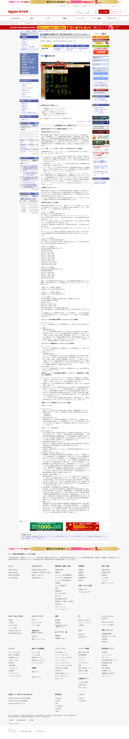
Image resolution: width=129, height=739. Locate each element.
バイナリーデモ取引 (108, 625)
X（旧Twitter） (59, 706)
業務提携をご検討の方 (108, 673)
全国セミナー (25, 108)
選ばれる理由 (106, 570)
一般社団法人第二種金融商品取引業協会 (54, 715)
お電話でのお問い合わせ (101, 109)
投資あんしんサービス (38, 660)
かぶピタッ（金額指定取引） (64, 577)
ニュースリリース (107, 655)
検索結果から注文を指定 (59, 49)
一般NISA (11, 622)
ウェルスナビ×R (36, 622)
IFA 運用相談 (106, 668)
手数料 (24, 42)
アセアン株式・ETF (84, 592)
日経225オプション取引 (109, 636)
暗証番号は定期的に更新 (101, 85)
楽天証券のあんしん (38, 577)
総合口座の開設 (13, 572)
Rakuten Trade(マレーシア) (17, 703)
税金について (25, 119)
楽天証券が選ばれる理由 (39, 570)
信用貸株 (58, 591)
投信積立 (104, 575)
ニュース (81, 660)
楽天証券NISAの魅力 (15, 633)
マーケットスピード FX (62, 663)
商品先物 (104, 639)
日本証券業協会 (16, 715)
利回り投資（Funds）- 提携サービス (61, 626)
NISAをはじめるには (15, 630)
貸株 (56, 588)
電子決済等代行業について (110, 660)
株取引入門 (24, 103)
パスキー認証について (100, 82)
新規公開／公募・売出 (28, 67)
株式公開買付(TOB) (61, 599)
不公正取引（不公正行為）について (97, 536)
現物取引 (34, 31)
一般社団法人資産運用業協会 (70, 715)
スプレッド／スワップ (85, 622)
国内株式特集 (26, 72)
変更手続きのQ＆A (99, 107)
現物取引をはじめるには (29, 39)
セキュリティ (106, 657)
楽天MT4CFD (82, 637)
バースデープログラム (15, 676)
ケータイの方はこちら (61, 676)
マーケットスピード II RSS (63, 657)
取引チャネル (59, 678)
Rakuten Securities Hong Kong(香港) (20, 698)
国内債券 (57, 620)
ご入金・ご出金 (13, 660)
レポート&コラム (83, 663)
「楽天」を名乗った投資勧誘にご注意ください (34, 536)
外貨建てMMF (106, 572)
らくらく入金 (36, 652)
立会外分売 (25, 70)
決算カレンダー (26, 90)
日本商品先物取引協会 (40, 715)
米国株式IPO (82, 577)
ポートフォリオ (26, 92)
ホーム (22, 31)
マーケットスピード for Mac (63, 665)
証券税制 (11, 670)
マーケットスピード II (61, 655)
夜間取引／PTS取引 (27, 62)
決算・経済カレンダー (85, 668)
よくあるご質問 (98, 111)
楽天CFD (81, 634)
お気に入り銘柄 (83, 670)
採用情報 (104, 665)
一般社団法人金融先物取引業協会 (27, 715)
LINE (56, 703)
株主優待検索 (82, 655)
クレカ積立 (105, 577)
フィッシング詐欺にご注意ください (59, 536)
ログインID (97, 60)
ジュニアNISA (13, 628)
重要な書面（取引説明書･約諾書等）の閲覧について (101, 167)
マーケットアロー (26, 96)
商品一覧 (34, 636)
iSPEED (24, 85)
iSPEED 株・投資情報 (61, 668)
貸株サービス (26, 57)
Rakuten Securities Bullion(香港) (18, 701)
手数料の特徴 (59, 570)
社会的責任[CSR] (107, 663)
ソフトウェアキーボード (101, 68)
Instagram (58, 698)
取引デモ (41, 31)
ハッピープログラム (38, 663)
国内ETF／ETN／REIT (28, 59)
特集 (79, 665)
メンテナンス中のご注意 (101, 101)
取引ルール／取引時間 (28, 46)
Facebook (58, 709)
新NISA (11, 620)
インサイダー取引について (77, 536)
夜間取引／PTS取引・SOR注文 (64, 601)
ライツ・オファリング (28, 51)
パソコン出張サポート (100, 113)
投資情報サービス (14, 657)
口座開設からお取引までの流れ (41, 572)
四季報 (23, 94)
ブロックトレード (60, 606)
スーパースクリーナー (27, 87)
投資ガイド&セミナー (38, 575)
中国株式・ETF (83, 589)
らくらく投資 (36, 625)
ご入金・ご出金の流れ (100, 181)
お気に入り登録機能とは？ (100, 162)
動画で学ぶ (24, 105)
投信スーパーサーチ (108, 583)
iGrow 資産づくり (60, 652)
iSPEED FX (58, 670)
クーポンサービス (14, 673)
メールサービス (13, 668)
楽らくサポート (83, 687)
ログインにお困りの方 (100, 84)
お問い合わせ (82, 685)
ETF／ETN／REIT (60, 593)
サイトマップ (106, 676)
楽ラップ (34, 620)
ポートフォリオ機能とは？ (100, 160)
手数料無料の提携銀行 (100, 183)
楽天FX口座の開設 (14, 575)
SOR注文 (24, 65)
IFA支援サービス (107, 670)
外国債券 (57, 622)
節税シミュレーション (38, 639)
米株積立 (81, 575)
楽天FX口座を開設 (99, 92)
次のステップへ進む (85, 121)
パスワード (97, 64)
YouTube (57, 701)
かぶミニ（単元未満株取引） (64, 575)
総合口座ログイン (14, 570)
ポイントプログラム (14, 652)
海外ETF (81, 580)
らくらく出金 (36, 655)
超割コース (35, 671)
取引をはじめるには (84, 620)
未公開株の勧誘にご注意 (101, 171)
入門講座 (81, 625)
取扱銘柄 (24, 44)
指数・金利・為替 (83, 652)
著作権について (41, 538)
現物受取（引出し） (61, 638)
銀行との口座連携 (14, 655)
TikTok (57, 711)
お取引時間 (12, 665)
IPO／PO (58, 596)
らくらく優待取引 (61, 585)
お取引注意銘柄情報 (99, 99)
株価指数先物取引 (107, 634)
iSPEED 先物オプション (62, 673)
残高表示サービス (37, 657)
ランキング (105, 580)
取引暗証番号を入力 (84, 49)
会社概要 (104, 652)
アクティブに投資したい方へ (29, 112)
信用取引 (24, 54)
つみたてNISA (13, 625)
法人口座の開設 (13, 577)
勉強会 (23, 110)
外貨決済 (11, 663)
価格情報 (57, 635)
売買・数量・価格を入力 (71, 49)
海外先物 (104, 641)
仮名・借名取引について (28, 538)
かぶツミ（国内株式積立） (63, 580)
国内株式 (28, 31)
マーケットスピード (27, 83)
